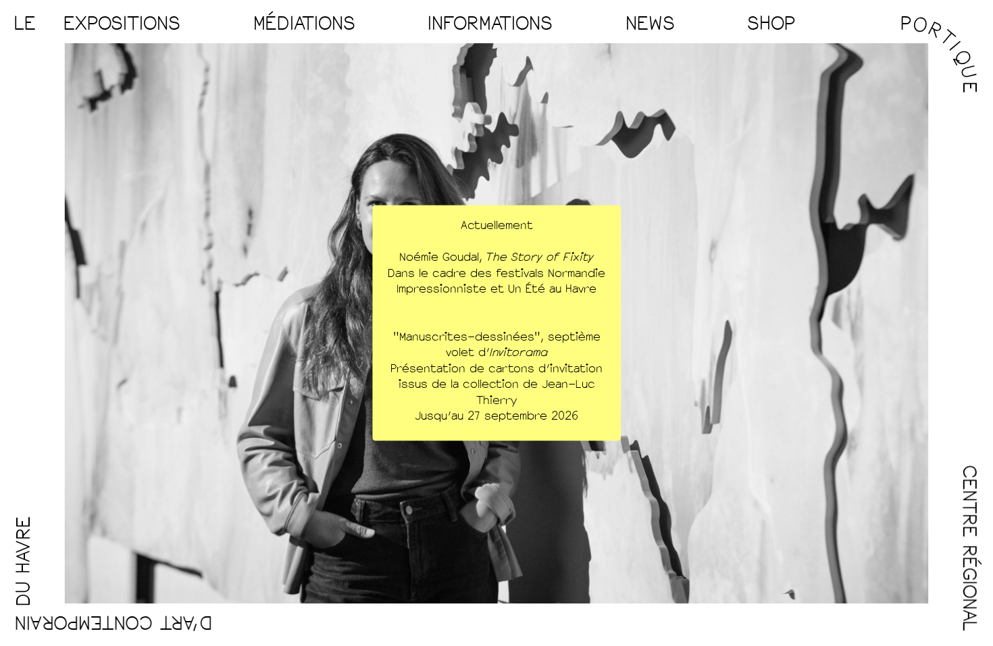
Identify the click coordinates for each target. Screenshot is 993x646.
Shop (771, 24)
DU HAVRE (24, 561)
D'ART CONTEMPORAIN (112, 622)
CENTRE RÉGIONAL (969, 549)
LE (25, 24)
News (650, 24)
